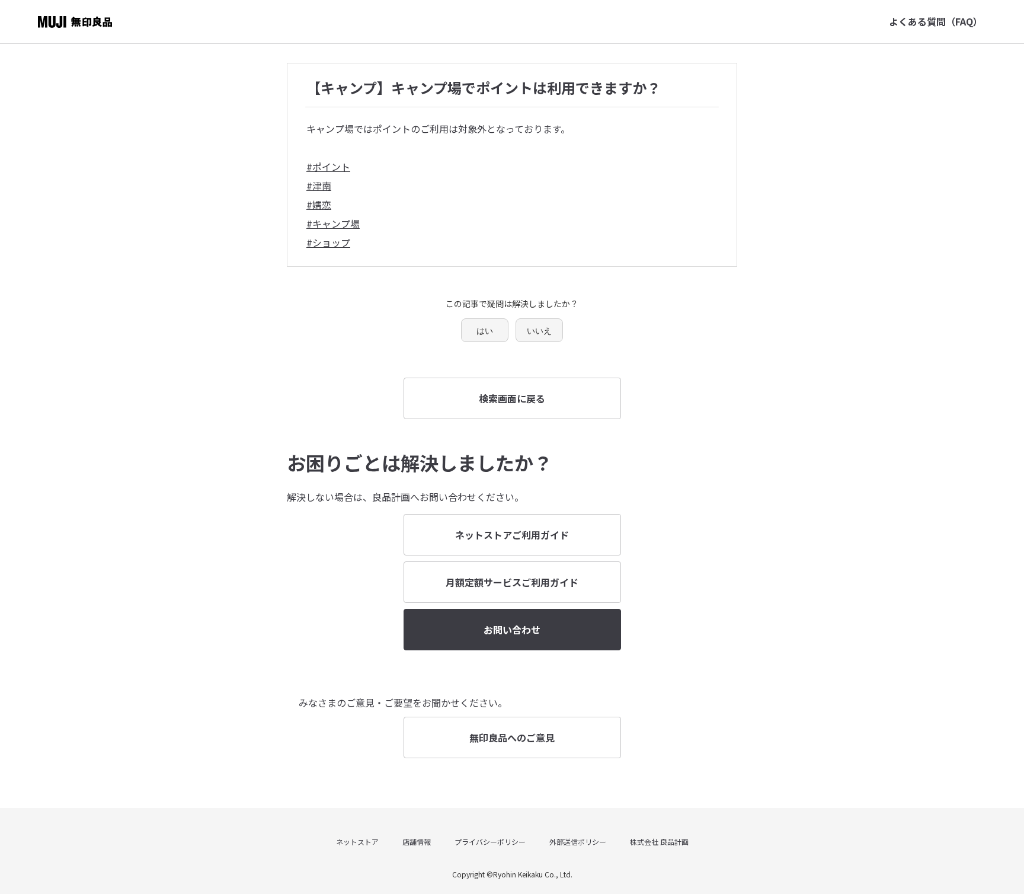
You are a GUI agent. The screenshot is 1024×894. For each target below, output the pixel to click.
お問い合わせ (512, 629)
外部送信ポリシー (577, 841)
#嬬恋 (318, 204)
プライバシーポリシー (490, 841)
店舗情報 (416, 841)
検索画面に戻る (512, 398)
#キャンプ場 (333, 223)
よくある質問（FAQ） (936, 21)
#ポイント (328, 166)
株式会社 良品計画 (659, 841)
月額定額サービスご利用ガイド (512, 582)
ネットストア (357, 841)
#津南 (318, 185)
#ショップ (328, 242)
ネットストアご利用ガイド (512, 535)
